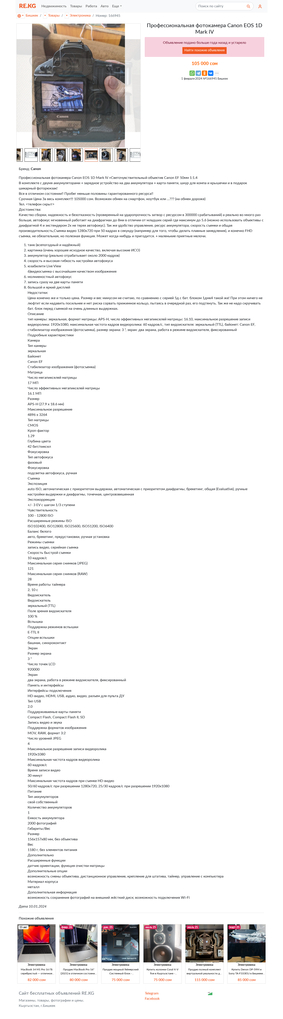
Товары (54, 15)
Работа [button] (91, 6)
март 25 (234, 927)
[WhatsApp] (192, 73)
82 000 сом (37, 980)
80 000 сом (79, 980)
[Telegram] (198, 73)
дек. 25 (108, 927)
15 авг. (23, 927)
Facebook (152, 998)
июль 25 (150, 927)
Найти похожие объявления (204, 50)
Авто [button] (105, 6)
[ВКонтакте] (210, 73)
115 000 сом (204, 980)
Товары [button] (76, 6)
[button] (260, 6)
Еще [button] (115, 6)
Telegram (152, 993)
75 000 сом (121, 980)
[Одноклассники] (204, 73)
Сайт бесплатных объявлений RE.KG (56, 993)
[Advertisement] (204, 114)
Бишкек (32, 15)
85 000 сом (247, 980)
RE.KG (27, 6)
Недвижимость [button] (54, 6)
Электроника (80, 15)
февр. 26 (66, 927)
